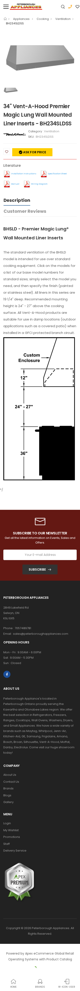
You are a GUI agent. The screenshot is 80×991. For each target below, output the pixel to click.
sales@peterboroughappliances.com (40, 634)
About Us (9, 775)
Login (7, 823)
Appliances (21, 19)
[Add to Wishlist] (6, 151)
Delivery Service (14, 850)
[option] (40, 56)
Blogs (7, 795)
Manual (15, 184)
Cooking (43, 19)
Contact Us (11, 782)
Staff (6, 844)
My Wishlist (11, 830)
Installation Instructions (23, 173)
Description (17, 200)
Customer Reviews (25, 211)
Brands (8, 788)
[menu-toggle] (6, 6)
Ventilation (63, 19)
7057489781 (23, 628)
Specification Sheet (57, 173)
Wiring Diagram (39, 184)
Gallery (8, 802)
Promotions (11, 837)
